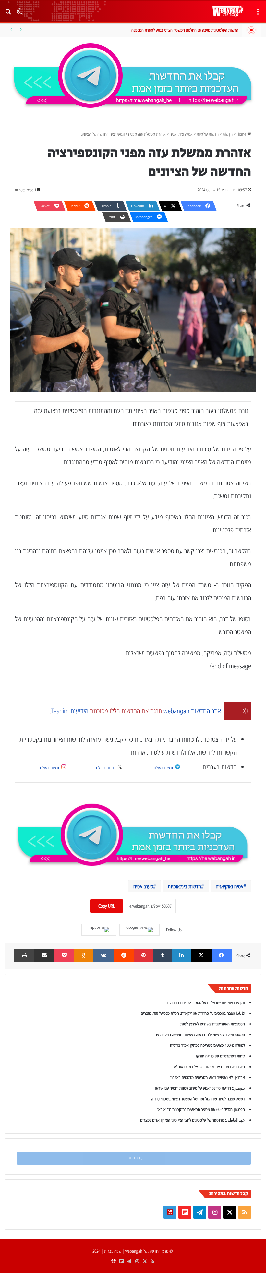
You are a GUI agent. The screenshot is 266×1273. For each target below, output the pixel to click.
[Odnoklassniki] (83, 955)
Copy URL (106, 906)
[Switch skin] (19, 13)
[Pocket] (64, 955)
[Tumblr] (162, 955)
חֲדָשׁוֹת (228, 134)
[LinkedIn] (181, 955)
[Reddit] (124, 955)
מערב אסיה (143, 886)
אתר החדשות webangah (192, 710)
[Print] (24, 955)
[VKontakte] (103, 955)
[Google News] (139, 930)
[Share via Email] (44, 955)
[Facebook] (222, 955)
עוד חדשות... (134, 1158)
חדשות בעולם (164, 767)
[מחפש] (8, 13)
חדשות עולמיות (208, 134)
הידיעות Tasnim (69, 710)
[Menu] (258, 13)
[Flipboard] (98, 930)
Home (241, 134)
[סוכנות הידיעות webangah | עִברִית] (228, 11)
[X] (201, 955)
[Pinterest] (143, 955)
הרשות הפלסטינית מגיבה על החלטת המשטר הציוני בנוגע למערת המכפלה (184, 30)
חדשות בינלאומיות (184, 886)
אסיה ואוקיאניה (181, 134)
